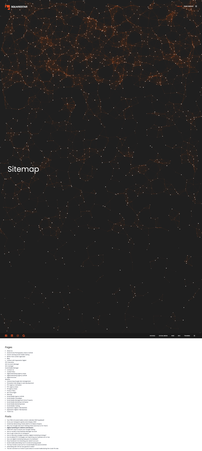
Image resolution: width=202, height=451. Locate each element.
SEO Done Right (11, 392)
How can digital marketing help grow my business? (22, 439)
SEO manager (9, 366)
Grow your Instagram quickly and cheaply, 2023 (21, 422)
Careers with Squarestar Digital (16, 360)
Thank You (10, 411)
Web (172, 336)
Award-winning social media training (18, 355)
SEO (179, 336)
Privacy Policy (11, 391)
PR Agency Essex (12, 389)
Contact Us (10, 370)
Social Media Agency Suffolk (15, 396)
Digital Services (11, 377)
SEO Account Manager (12, 364)
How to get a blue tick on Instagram (18, 433)
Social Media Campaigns (14, 398)
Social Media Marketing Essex (16, 404)
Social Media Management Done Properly (20, 400)
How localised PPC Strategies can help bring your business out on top (28, 437)
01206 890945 (185, 6)
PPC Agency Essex (12, 387)
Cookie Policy (11, 372)
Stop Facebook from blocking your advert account (22, 441)
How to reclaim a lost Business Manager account (22, 431)
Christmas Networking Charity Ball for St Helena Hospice (24, 424)
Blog (8, 358)
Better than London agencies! (16, 356)
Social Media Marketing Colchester (17, 402)
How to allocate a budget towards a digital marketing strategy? (26, 435)
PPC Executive (9, 362)
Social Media (163, 336)
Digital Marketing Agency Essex (16, 374)
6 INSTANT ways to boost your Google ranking (21, 429)
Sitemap (9, 394)
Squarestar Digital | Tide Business (17, 408)
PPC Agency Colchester (14, 385)
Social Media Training (13, 406)
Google (152, 336)
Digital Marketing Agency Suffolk (17, 375)
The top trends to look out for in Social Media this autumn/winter (27, 445)
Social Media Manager (12, 368)
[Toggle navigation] (196, 6)
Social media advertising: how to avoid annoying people (24, 443)
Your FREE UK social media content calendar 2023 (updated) (25, 420)
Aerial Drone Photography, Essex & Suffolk (20, 353)
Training (187, 336)
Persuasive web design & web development (20, 383)
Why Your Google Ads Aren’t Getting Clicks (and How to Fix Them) (27, 426)
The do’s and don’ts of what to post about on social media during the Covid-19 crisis (32, 448)
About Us (9, 351)
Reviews (7, 379)
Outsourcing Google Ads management (19, 381)
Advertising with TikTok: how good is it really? (20, 447)
